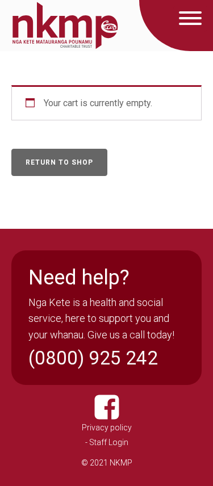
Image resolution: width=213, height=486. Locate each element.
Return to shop (59, 162)
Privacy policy (107, 427)
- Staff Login (106, 442)
